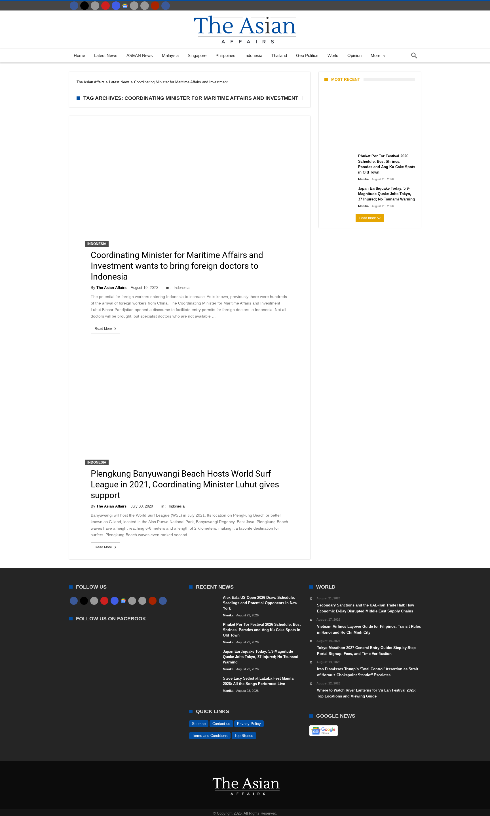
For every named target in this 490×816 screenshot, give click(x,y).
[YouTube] (105, 5)
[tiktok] (134, 5)
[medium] (95, 5)
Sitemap (199, 724)
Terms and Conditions (210, 735)
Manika (334, 143)
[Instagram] (116, 5)
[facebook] (74, 5)
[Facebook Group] (165, 5)
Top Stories (244, 735)
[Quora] (155, 5)
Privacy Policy (249, 724)
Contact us (221, 724)
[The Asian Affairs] (245, 13)
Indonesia (96, 244)
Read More (103, 329)
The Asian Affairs (111, 288)
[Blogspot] (144, 5)
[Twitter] (84, 5)
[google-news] (125, 6)
